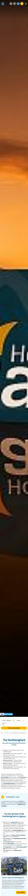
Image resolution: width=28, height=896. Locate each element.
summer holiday (5, 777)
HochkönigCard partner (9, 783)
